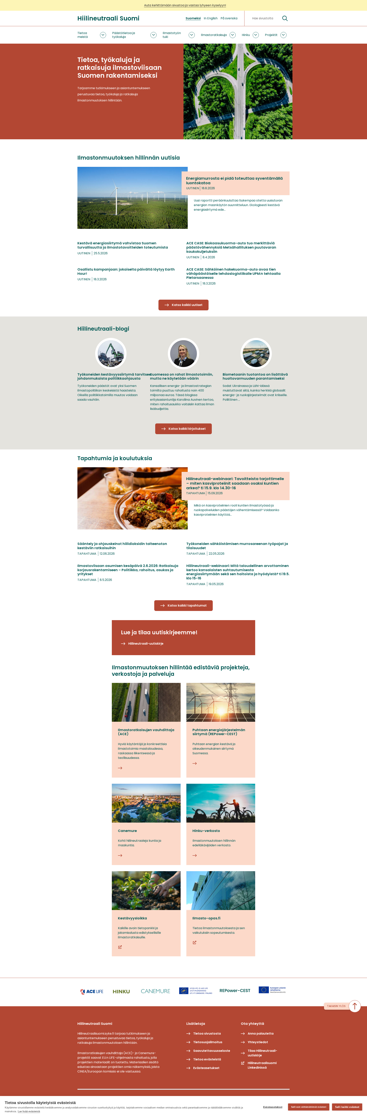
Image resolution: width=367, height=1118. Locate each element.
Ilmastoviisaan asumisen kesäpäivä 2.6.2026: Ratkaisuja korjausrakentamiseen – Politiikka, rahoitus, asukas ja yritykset (127, 569)
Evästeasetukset (272, 1107)
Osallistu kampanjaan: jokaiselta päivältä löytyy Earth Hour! (126, 271)
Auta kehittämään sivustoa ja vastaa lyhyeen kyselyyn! (185, 5)
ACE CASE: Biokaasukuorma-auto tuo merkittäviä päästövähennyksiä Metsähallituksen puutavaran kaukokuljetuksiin (231, 247)
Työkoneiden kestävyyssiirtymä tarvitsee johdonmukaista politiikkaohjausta (114, 376)
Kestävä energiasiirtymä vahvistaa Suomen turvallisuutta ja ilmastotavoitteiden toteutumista (122, 245)
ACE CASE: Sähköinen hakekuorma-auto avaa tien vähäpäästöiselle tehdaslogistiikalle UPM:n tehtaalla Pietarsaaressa (233, 273)
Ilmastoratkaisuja (214, 35)
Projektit (271, 35)
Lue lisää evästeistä (29, 1111)
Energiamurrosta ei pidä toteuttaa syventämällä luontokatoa (234, 181)
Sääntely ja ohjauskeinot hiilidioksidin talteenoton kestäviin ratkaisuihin (122, 545)
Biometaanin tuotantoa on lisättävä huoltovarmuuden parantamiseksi (255, 376)
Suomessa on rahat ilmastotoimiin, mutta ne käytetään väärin (181, 376)
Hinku (246, 35)
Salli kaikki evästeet (347, 1107)
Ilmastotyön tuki (172, 35)
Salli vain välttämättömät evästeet (308, 1107)
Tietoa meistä (82, 35)
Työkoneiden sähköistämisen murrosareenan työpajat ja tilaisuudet (237, 545)
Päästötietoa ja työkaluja (123, 35)
